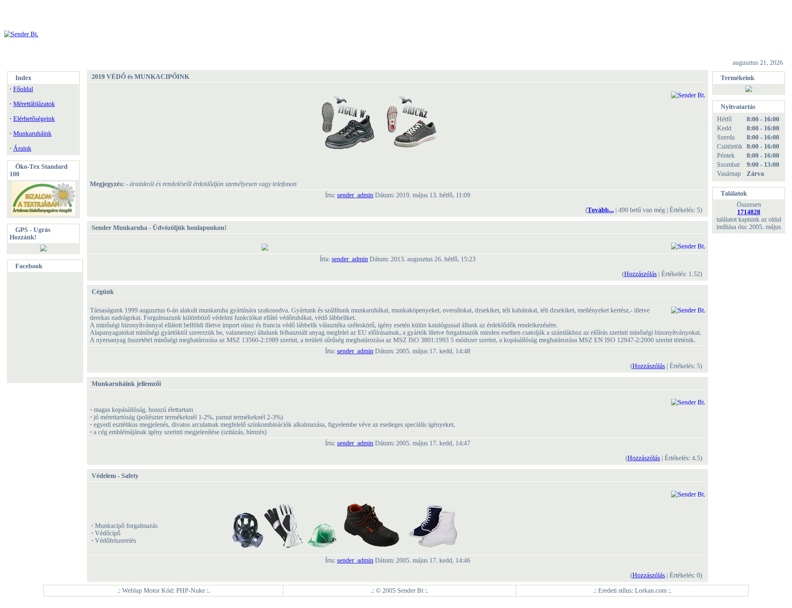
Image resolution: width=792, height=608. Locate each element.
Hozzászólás (640, 273)
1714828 (748, 211)
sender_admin (355, 195)
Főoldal (23, 88)
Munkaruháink (32, 133)
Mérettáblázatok (34, 103)
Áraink (22, 148)
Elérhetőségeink (34, 118)
